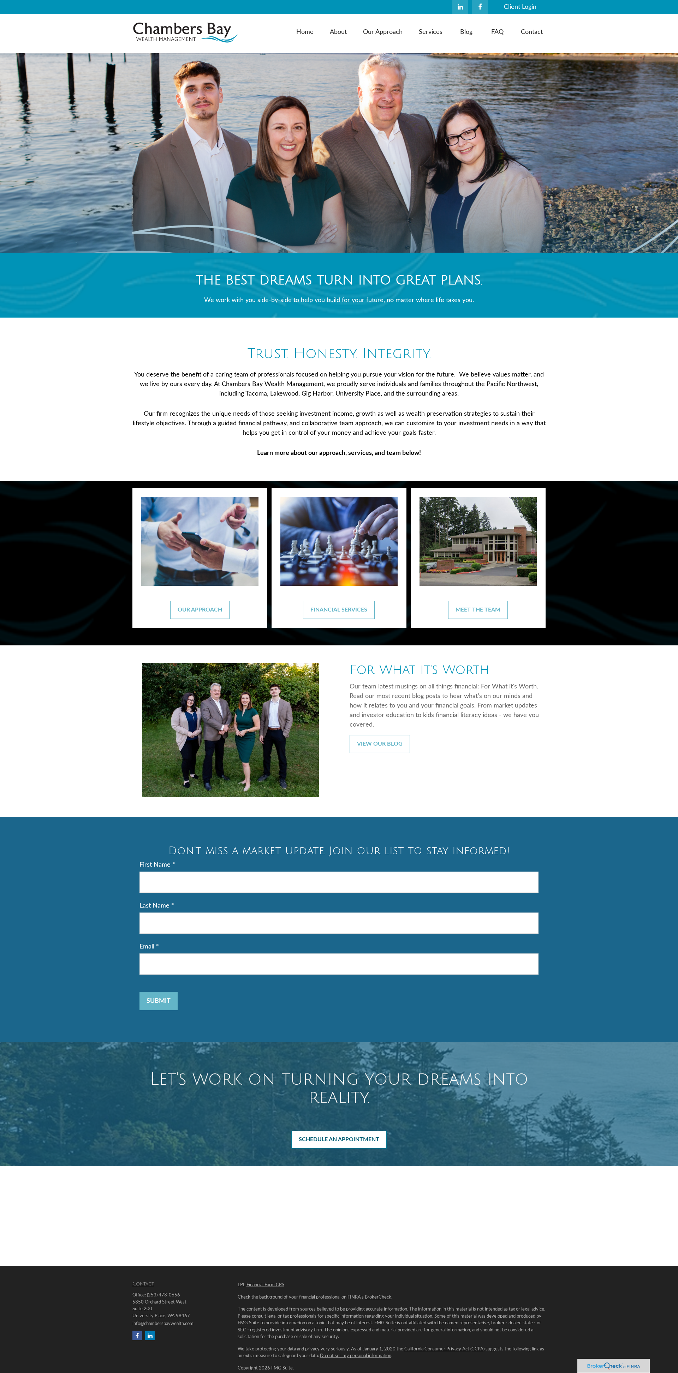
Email (146, 947)
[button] (304, 31)
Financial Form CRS (265, 1285)
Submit (159, 1001)
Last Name (154, 906)
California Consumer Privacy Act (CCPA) (444, 1349)
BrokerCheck (378, 1297)
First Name (155, 865)
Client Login (520, 7)
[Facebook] (480, 7)
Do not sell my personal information (355, 1356)
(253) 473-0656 (163, 1295)
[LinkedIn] (460, 7)
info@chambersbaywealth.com (163, 1323)
